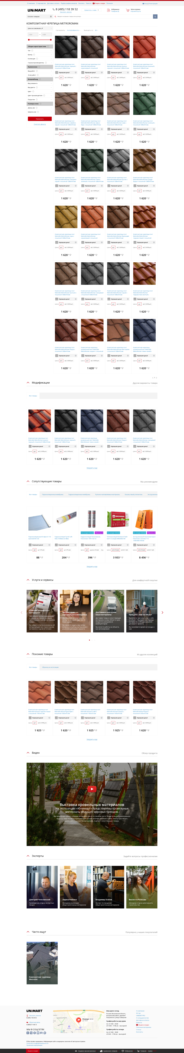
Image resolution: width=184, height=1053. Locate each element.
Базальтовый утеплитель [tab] (133, 494)
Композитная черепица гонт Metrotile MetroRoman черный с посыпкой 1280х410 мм (65, 66)
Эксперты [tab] (38, 856)
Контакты (81, 3)
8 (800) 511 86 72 (32, 1025)
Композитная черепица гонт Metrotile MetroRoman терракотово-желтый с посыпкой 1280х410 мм (143, 294)
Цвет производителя (36, 95)
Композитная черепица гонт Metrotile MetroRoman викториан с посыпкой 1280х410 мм (118, 349)
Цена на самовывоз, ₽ (35, 28)
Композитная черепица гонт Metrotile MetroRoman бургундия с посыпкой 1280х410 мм (118, 236)
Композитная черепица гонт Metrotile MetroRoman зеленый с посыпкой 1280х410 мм (144, 123)
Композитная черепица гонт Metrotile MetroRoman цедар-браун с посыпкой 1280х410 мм (143, 179)
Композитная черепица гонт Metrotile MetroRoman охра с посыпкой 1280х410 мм (65, 236)
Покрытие (32, 99)
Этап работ (33, 75)
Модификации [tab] (41, 382)
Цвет (30, 91)
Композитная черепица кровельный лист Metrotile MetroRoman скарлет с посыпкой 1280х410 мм (92, 350)
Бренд (31, 55)
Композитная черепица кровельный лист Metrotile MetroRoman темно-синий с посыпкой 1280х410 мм (142, 350)
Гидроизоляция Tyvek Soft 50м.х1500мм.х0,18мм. (63, 538)
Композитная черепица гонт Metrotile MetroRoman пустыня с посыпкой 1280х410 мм (65, 293)
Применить (40, 119)
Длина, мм (32, 108)
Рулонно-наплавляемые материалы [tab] (107, 494)
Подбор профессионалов (69, 3)
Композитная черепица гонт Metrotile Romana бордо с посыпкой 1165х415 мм (116, 711)
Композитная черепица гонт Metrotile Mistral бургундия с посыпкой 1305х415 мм (64, 711)
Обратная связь (34, 1022)
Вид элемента (32, 83)
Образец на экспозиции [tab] (50, 667)
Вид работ (32, 71)
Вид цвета (32, 87)
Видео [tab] (36, 752)
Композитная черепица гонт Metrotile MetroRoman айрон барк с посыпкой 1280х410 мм (91, 123)
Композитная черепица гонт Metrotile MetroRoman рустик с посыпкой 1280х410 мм (117, 179)
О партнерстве (41, 3)
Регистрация (153, 3)
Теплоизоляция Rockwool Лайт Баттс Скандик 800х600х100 (117, 538)
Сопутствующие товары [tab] (47, 481)
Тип (30, 51)
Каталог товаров (33, 16)
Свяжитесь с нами (90, 10)
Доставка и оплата (53, 3)
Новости (88, 3)
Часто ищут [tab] (39, 931)
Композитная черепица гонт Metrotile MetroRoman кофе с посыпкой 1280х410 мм (117, 123)
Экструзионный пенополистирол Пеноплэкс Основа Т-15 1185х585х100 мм (144, 539)
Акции (33, 1051)
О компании (31, 3)
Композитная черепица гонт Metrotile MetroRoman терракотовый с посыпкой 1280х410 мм (143, 237)
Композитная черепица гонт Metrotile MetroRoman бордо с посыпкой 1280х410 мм (65, 349)
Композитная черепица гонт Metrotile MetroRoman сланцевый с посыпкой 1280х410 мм (92, 293)
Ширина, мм (33, 112)
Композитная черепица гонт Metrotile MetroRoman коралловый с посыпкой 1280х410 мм (91, 237)
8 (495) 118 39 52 (67, 9)
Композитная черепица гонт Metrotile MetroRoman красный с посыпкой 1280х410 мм (144, 66)
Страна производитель (37, 63)
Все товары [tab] (33, 396)
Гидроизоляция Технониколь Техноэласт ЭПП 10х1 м (90, 538)
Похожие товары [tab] (42, 654)
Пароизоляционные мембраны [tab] (52, 494)
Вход (145, 3)
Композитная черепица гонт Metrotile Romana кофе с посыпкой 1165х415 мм (90, 711)
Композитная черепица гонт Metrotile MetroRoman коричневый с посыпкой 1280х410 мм (91, 67)
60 (96, 30)
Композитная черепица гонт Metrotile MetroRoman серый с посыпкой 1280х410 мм (117, 293)
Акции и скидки (100, 3)
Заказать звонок (35, 1015)
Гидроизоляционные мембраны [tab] (79, 494)
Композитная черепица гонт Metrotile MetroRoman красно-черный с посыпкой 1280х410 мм (118, 66)
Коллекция (32, 59)
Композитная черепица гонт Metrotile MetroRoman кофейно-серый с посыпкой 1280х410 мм (65, 123)
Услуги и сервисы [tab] (42, 580)
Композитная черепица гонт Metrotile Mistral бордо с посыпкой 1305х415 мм (143, 711)
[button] (55, 85)
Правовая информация (34, 1045)
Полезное (109, 3)
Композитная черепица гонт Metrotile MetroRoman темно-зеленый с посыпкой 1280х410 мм (92, 179)
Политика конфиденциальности (37, 1043)
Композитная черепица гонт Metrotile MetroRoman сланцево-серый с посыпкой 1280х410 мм (66, 179)
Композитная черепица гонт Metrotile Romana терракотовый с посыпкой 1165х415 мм (39, 711)
